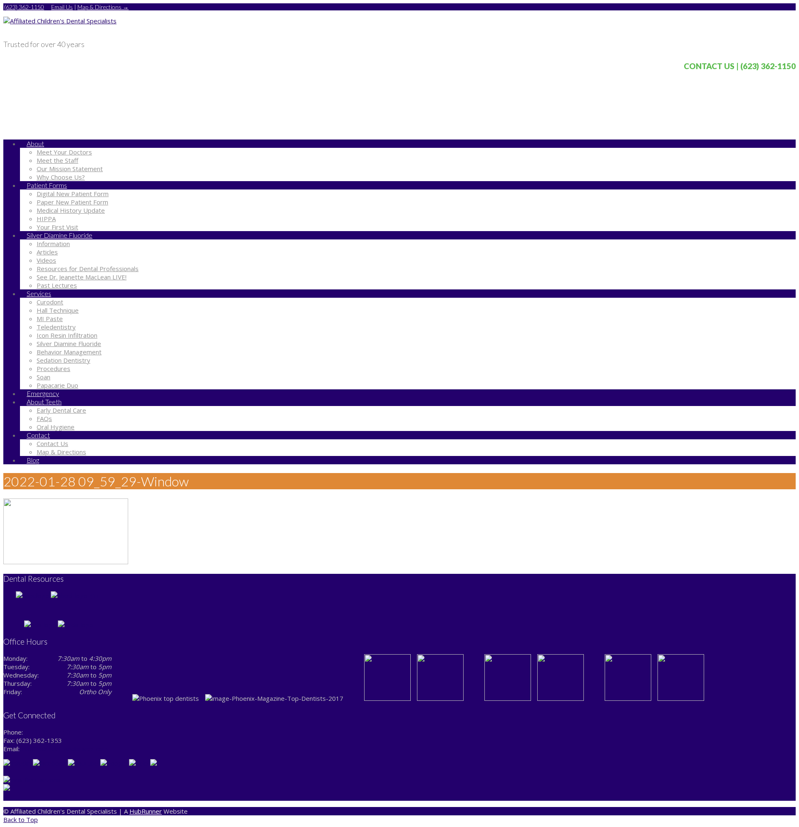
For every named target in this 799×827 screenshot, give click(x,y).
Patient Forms (47, 185)
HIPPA (46, 218)
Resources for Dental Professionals (88, 268)
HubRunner (145, 811)
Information (53, 243)
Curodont (50, 302)
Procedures (53, 368)
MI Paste (50, 318)
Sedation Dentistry (63, 360)
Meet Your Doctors (64, 152)
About (35, 143)
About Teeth (44, 402)
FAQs (44, 418)
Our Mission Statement (70, 168)
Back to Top (20, 819)
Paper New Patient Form (72, 202)
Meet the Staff (57, 160)
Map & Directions (61, 452)
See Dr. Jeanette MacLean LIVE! (82, 277)
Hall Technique (58, 310)
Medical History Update (71, 210)
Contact (38, 435)
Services (39, 293)
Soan (43, 377)
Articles (47, 252)
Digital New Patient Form (73, 193)
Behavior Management (69, 352)
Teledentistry (56, 327)
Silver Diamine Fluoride (59, 235)
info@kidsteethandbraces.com (64, 749)
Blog (33, 460)
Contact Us (52, 443)
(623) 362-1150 (24, 6)
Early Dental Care (61, 410)
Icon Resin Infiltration (67, 335)
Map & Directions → (103, 6)
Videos (46, 260)
